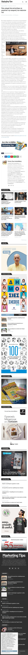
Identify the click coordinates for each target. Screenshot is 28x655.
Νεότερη (3, 239)
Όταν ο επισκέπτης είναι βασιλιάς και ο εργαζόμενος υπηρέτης (15, 324)
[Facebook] (6, 157)
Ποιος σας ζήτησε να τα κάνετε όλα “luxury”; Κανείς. (16, 329)
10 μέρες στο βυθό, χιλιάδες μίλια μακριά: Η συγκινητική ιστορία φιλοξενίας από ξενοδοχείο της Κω (6, 233)
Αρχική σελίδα (4, 5)
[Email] (17, 157)
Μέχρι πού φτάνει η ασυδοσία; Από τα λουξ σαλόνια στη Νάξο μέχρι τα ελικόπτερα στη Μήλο (14, 498)
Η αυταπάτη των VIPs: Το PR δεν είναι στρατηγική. (15, 628)
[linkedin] (10, 185)
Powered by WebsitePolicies (6, 652)
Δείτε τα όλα (24, 189)
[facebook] (8, 185)
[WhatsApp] (14, 157)
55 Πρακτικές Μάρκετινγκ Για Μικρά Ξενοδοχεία (13, 547)
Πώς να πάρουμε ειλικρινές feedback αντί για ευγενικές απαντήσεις (20, 217)
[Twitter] (8, 157)
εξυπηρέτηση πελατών (11, 5)
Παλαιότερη (23, 239)
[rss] (13, 185)
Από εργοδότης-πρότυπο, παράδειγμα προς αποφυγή (16, 318)
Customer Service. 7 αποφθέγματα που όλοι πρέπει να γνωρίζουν (5, 202)
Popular (8, 314)
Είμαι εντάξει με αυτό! (9, 651)
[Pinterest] (11, 157)
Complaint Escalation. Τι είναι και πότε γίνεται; (20, 202)
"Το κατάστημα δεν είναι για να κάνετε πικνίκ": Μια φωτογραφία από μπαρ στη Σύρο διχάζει (7, 217)
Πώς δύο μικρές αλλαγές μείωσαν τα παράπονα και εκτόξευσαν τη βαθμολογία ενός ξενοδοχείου (20, 233)
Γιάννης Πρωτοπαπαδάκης (15, 161)
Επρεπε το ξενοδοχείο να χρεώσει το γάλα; (10, 483)
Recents (20, 314)
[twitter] (11, 185)
